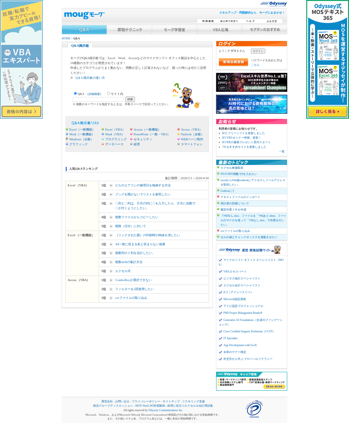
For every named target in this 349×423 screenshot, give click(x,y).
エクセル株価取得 (232, 167)
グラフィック (78, 144)
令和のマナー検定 (234, 352)
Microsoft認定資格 (234, 299)
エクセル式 (123, 271)
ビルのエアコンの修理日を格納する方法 (143, 185)
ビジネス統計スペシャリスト (241, 278)
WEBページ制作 (192, 139)
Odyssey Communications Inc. (165, 410)
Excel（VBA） (115, 129)
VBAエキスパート (235, 271)
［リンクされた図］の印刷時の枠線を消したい (147, 235)
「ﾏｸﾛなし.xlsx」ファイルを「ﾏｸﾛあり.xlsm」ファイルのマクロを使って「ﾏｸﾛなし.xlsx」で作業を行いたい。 (253, 220)
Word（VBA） (115, 134)
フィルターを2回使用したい (134, 289)
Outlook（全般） (192, 134)
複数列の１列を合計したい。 (135, 253)
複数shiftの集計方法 (128, 262)
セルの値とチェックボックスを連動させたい (249, 237)
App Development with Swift (240, 345)
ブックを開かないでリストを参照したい (143, 194)
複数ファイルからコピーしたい (136, 217)
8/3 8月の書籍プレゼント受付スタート (246, 142)
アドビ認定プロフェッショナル (243, 306)
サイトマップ (171, 401)
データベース (114, 144)
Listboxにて (228, 191)
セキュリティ (143, 139)
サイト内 (117, 94)
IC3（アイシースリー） (238, 292)
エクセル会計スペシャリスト (241, 285)
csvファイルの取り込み (131, 298)
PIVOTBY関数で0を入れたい (239, 174)
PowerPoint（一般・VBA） (152, 134)
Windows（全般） (81, 139)
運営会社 (107, 401)
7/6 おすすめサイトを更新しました (244, 147)
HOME (66, 38)
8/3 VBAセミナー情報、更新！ (241, 137)
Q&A (90, 94)
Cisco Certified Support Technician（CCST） (249, 331)
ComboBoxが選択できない (133, 280)
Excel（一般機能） (82, 129)
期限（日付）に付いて (130, 226)
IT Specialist (230, 338)
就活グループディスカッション (113, 405)
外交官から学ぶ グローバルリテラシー (248, 359)
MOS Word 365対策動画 (150, 405)
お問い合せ (122, 401)
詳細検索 (94, 94)
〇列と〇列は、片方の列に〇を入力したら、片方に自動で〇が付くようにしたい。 (155, 206)
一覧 (282, 151)
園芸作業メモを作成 (233, 209)
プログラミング (116, 139)
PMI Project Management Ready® (242, 313)
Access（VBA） (191, 129)
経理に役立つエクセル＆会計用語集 (190, 405)
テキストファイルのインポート (240, 197)
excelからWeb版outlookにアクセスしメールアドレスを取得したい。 (253, 182)
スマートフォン (192, 144)
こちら (255, 64)
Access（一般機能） (147, 129)
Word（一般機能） (82, 134)
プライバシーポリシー (146, 401)
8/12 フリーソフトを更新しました (243, 133)
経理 (137, 144)
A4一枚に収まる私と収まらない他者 (140, 244)
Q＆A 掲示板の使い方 (90, 78)
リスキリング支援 (193, 401)
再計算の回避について (235, 203)
